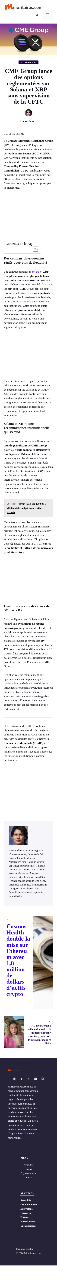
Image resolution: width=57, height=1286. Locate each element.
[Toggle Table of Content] (34, 249)
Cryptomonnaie (28, 62)
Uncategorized (27, 1226)
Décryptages (26, 1209)
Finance (28, 1169)
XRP (49, 649)
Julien (31, 121)
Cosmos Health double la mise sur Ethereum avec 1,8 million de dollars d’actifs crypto (18, 960)
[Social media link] (14, 1079)
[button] (37, 15)
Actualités (25, 1200)
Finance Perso (27, 1221)
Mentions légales (24, 1249)
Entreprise (25, 1213)
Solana (35, 271)
